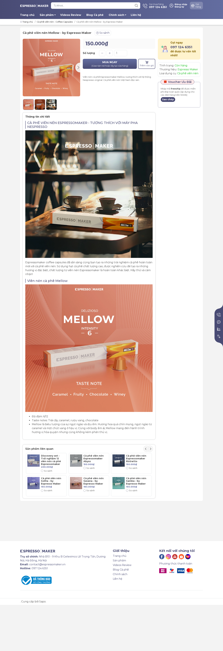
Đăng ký (179, 7)
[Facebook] (161, 556)
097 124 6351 (181, 47)
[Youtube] (174, 556)
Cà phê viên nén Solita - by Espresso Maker (51, 481)
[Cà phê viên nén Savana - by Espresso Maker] (76, 483)
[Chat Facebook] (219, 322)
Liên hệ (136, 15)
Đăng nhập (181, 4)
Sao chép (168, 99)
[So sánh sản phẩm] (219, 336)
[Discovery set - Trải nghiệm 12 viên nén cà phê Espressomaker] (33, 460)
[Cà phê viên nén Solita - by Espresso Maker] (33, 483)
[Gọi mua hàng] (219, 315)
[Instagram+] (168, 556)
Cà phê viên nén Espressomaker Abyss (93, 458)
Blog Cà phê (95, 15)
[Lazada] (188, 556)
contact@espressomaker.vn (47, 564)
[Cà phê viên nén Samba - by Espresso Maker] (118, 483)
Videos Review (70, 15)
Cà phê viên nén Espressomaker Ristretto (136, 458)
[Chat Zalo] (219, 329)
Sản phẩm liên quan (39, 448)
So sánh (104, 32)
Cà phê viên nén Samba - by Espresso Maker (136, 481)
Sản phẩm (47, 15)
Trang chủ (27, 15)
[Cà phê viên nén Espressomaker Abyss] (76, 460)
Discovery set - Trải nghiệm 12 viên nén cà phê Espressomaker (51, 459)
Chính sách (116, 15)
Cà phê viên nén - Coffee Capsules (55, 22)
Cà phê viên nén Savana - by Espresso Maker (93, 481)
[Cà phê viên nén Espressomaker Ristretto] (118, 460)
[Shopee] (181, 556)
